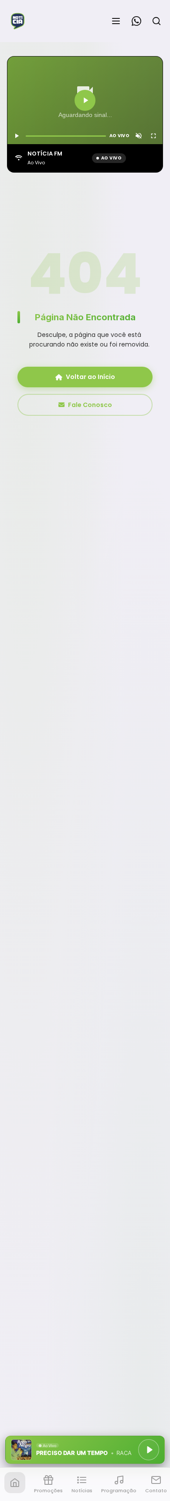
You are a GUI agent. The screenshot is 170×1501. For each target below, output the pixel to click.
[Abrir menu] (116, 21)
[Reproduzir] (85, 100)
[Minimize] (21, 1454)
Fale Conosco (90, 404)
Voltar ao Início (90, 376)
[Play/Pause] (148, 1449)
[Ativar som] (138, 136)
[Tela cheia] (153, 136)
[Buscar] (156, 21)
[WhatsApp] (136, 21)
